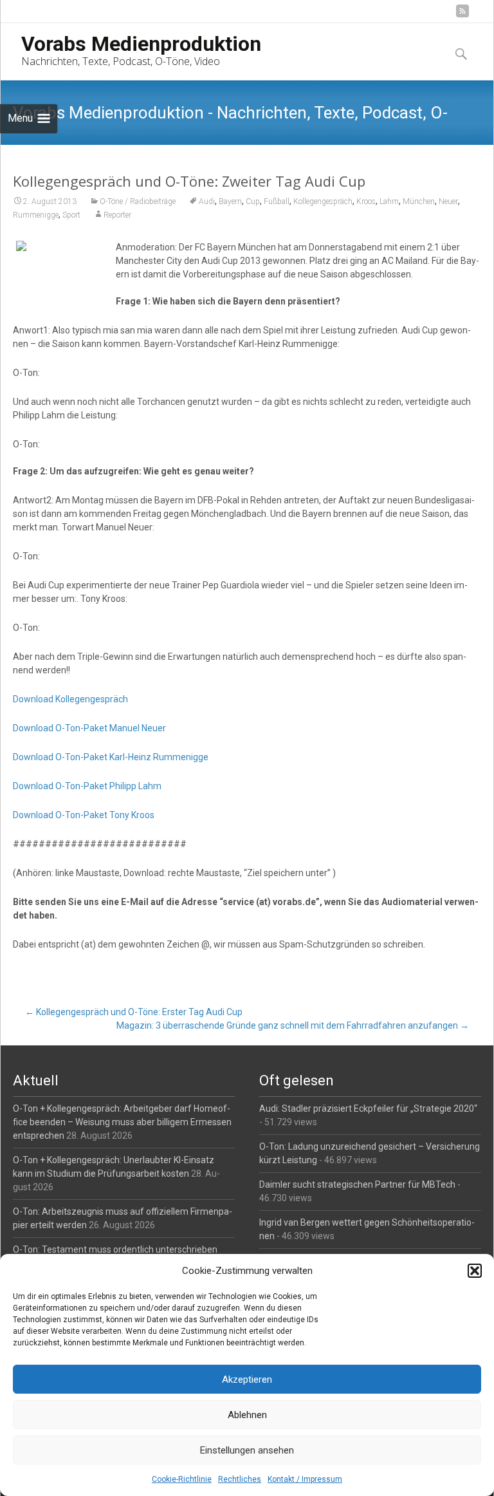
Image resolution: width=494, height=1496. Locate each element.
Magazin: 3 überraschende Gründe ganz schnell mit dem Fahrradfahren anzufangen (292, 1025)
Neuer (448, 201)
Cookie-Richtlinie (182, 1479)
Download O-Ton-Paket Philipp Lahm (87, 786)
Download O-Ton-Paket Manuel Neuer (89, 728)
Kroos (366, 201)
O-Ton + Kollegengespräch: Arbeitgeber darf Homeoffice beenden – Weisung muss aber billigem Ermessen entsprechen (122, 1122)
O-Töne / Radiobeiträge (138, 201)
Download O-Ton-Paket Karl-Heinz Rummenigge (110, 757)
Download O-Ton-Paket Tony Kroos (83, 815)
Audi (207, 201)
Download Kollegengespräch (70, 699)
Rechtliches (239, 1479)
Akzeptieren (247, 1379)
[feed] (462, 16)
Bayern (230, 201)
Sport (71, 215)
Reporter (117, 215)
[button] (474, 1270)
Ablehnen (247, 1415)
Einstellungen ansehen (247, 1450)
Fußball (276, 201)
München (419, 201)
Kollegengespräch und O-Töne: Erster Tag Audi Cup (133, 1012)
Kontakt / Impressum (305, 1479)
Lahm (389, 201)
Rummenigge (36, 215)
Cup (253, 201)
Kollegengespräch (322, 201)
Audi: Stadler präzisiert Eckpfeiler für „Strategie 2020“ (368, 1108)
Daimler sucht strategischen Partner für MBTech (357, 1184)
